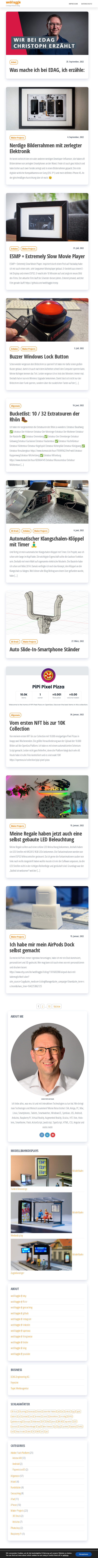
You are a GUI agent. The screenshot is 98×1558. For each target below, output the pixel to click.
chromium (38, 1416)
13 (49, 1006)
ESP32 (70, 1416)
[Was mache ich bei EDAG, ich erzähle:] (47, 33)
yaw (47, 1431)
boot (31, 1416)
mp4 (39, 1426)
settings (65, 1555)
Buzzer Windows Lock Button (39, 356)
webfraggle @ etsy (18, 1296)
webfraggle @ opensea (20, 1330)
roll (13, 1431)
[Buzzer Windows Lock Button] (47, 319)
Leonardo (14, 1426)
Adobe (39, 1411)
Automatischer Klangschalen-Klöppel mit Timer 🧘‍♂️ (47, 541)
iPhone (14, 1505)
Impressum (73, 4)
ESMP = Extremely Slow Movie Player (47, 256)
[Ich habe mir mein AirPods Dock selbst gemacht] (47, 907)
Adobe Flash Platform (49, 1411)
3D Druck (15, 530)
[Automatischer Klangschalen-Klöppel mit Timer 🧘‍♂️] (47, 501)
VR (33, 1431)
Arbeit (13, 62)
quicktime (65, 1426)
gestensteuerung (17, 1421)
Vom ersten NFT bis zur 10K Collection (37, 725)
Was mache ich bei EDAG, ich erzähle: (47, 69)
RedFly (80, 1426)
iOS (43, 1421)
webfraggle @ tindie (19, 1342)
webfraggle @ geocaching (21, 1307)
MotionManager (31, 1426)
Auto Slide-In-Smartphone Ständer (45, 649)
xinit (42, 1431)
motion (22, 1426)
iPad (47, 1421)
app (73, 1411)
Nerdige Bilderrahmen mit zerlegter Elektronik (46, 148)
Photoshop (15, 1528)
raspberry (73, 1426)
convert (45, 1416)
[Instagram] (41, 1135)
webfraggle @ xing (18, 1348)
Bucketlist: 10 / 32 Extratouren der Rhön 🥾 (45, 416)
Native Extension (47, 1426)
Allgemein (15, 405)
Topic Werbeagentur (19, 1388)
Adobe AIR (17, 1458)
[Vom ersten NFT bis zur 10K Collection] (47, 687)
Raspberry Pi (16, 1533)
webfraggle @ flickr (19, 1301)
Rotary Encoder (20, 1431)
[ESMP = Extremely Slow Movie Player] (47, 217)
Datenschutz (86, 4)
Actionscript (31, 1411)
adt (59, 1411)
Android (16, 1463)
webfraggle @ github (19, 1313)
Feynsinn (14, 1382)
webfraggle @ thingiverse (21, 1336)
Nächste (56, 1006)
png (59, 1426)
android (67, 1411)
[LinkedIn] (47, 1135)
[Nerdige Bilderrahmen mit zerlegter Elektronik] (47, 108)
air (62, 1411)
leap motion (68, 1421)
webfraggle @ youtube (20, 1354)
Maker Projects (17, 137)
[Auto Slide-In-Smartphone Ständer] (47, 612)
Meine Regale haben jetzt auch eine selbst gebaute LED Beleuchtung (46, 836)
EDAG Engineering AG (20, 1376)
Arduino (14, 248)
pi (55, 1426)
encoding (63, 1416)
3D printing (22, 1411)
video (29, 1431)
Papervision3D (19, 1469)
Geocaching (16, 1493)
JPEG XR (60, 1421)
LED (75, 1421)
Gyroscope (27, 1421)
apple (78, 1411)
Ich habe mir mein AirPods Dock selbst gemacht (42, 947)
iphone (53, 1421)
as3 (19, 1416)
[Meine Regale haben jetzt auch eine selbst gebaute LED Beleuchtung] (47, 796)
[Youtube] (52, 1135)
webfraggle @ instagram (21, 1319)
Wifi (37, 1431)
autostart (25, 1416)
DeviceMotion (54, 1416)
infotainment (36, 1421)
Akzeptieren (83, 1554)
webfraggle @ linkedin (20, 1325)
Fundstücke (16, 1487)
